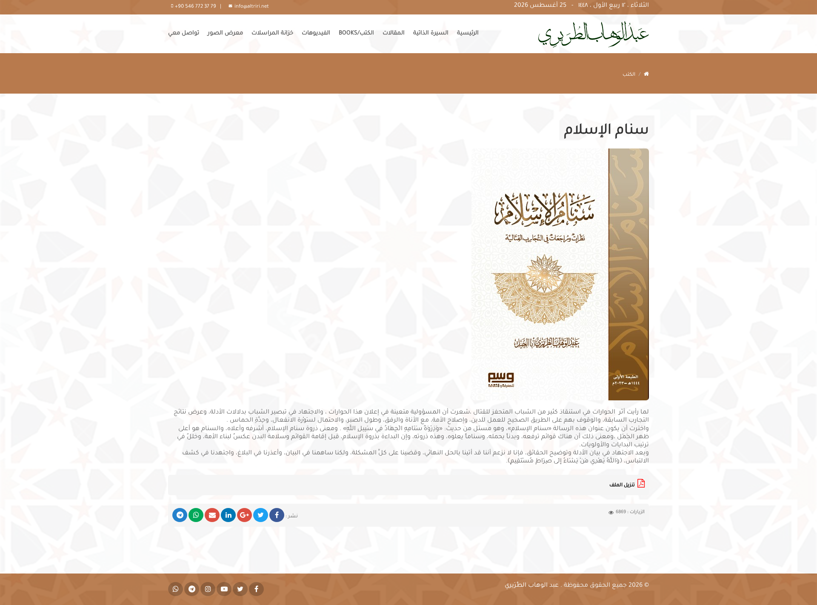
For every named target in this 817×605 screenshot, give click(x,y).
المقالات (394, 33)
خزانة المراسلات (272, 33)
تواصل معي (183, 33)
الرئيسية (468, 33)
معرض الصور (225, 33)
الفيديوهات (316, 33)
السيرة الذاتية (430, 33)
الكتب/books (356, 33)
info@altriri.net (251, 7)
